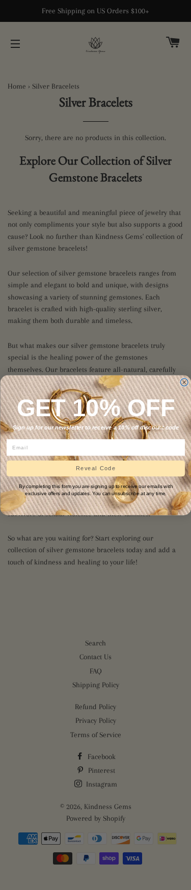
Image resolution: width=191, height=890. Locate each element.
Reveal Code (95, 468)
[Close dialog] (184, 382)
